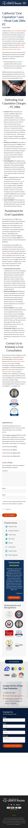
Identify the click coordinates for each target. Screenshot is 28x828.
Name (4, 488)
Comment (5, 470)
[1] (22, 31)
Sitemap (14, 815)
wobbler (8, 253)
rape (19, 47)
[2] (6, 45)
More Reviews (14, 597)
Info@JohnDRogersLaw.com (14, 696)
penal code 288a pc (16, 31)
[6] (16, 326)
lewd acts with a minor (14, 49)
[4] (11, 305)
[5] (8, 320)
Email (4, 495)
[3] (13, 289)
